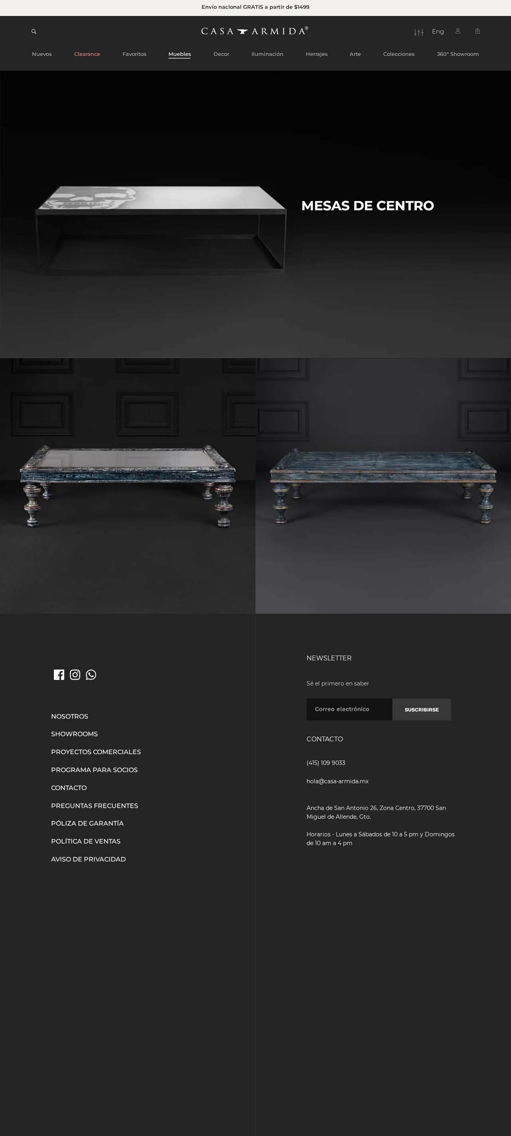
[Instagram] (75, 675)
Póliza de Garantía (87, 823)
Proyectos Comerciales (96, 752)
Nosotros (69, 716)
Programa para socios (94, 770)
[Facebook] (59, 675)
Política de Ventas (86, 841)
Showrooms (74, 734)
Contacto (69, 788)
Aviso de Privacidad (88, 859)
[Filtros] (419, 32)
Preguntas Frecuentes (94, 806)
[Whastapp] (91, 675)
